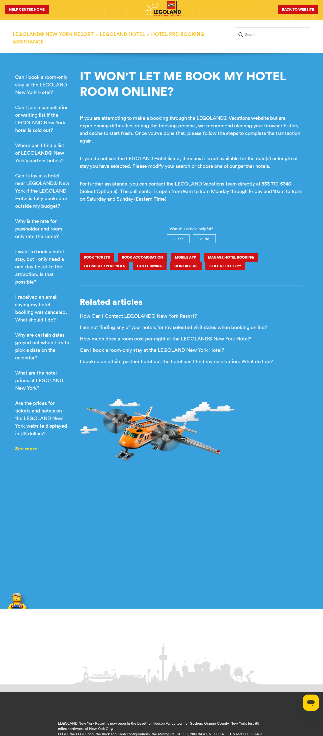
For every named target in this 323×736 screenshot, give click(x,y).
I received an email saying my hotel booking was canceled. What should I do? (41, 308)
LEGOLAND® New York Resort (53, 34)
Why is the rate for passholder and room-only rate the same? (39, 228)
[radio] (178, 238)
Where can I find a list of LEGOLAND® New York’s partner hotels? (39, 153)
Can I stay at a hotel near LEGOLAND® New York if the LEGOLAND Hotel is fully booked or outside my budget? (42, 190)
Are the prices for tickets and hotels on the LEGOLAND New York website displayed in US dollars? (41, 418)
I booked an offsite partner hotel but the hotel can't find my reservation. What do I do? (176, 361)
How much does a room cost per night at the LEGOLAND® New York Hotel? (165, 338)
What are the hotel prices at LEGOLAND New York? (39, 380)
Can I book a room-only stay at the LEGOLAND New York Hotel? (41, 84)
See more (26, 448)
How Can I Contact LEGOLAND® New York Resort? (138, 316)
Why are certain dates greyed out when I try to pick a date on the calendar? (42, 346)
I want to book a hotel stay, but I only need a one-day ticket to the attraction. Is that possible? (39, 266)
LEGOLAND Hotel (122, 34)
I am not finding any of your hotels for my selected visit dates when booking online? (173, 327)
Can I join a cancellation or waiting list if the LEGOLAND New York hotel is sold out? (42, 118)
